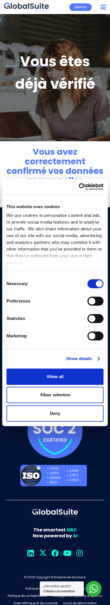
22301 (54, 473)
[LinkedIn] (31, 553)
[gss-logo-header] (26, 7)
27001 (54, 468)
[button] (103, 7)
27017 (73, 475)
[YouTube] (67, 553)
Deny (55, 413)
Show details (79, 358)
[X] (43, 553)
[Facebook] (55, 553)
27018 (73, 470)
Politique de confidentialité (27, 596)
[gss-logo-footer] (55, 513)
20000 (55, 478)
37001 (74, 480)
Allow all (55, 376)
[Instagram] (79, 553)
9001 (53, 482)
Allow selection (55, 394)
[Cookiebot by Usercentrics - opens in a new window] (79, 186)
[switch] (95, 301)
